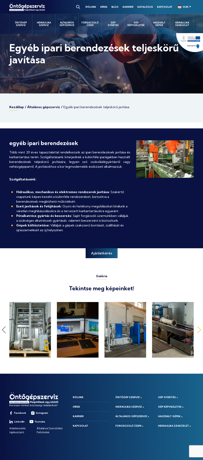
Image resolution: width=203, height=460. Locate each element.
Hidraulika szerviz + (129, 406)
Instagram (42, 412)
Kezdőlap (16, 107)
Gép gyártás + (168, 397)
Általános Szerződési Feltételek (49, 430)
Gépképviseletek (136, 24)
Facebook (20, 412)
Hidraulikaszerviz (44, 24)
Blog (115, 6)
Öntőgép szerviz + (128, 397)
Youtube (40, 421)
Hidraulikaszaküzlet (182, 24)
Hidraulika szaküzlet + (174, 425)
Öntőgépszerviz (21, 24)
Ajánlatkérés (101, 253)
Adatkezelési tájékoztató (17, 430)
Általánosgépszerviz (66, 24)
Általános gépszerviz (43, 107)
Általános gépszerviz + (132, 416)
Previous (3, 329)
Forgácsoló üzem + (129, 425)
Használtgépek (159, 24)
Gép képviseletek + (171, 406)
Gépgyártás (113, 24)
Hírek (103, 6)
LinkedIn (19, 421)
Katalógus (145, 6)
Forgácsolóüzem (90, 24)
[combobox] (184, 7)
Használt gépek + (170, 416)
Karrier (128, 6)
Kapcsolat (164, 6)
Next (199, 329)
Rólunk (90, 6)
